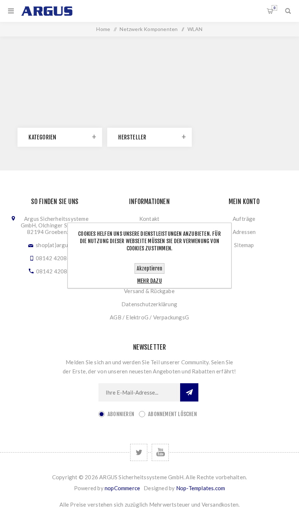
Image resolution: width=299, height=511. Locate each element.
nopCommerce (122, 488)
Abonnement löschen (172, 414)
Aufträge (244, 218)
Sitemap (244, 245)
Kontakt (149, 218)
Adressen (244, 231)
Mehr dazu (149, 280)
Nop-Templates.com (200, 488)
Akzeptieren (149, 268)
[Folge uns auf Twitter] (138, 452)
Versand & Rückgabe (149, 291)
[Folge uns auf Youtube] (160, 452)
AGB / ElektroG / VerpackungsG (149, 317)
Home (103, 29)
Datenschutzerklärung (149, 304)
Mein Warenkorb (274, 8)
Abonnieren (121, 414)
